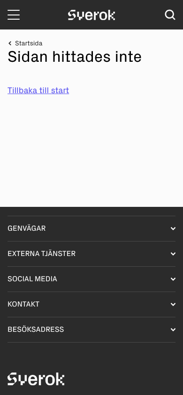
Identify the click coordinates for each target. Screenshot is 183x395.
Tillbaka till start (38, 90)
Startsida (28, 43)
